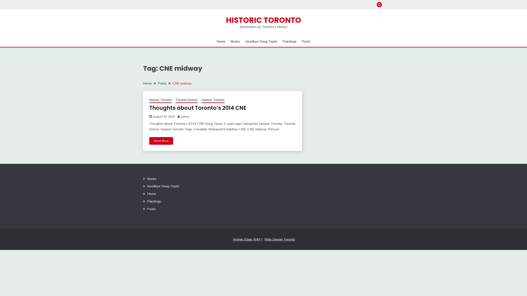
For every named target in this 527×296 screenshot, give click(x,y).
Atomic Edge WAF (247, 239)
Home (221, 41)
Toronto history (187, 100)
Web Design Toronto (279, 239)
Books (235, 41)
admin (185, 116)
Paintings (289, 41)
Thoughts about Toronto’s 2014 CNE (197, 108)
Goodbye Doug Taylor (261, 41)
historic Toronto (160, 100)
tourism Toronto (213, 100)
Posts (306, 41)
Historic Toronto (263, 20)
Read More (161, 141)
